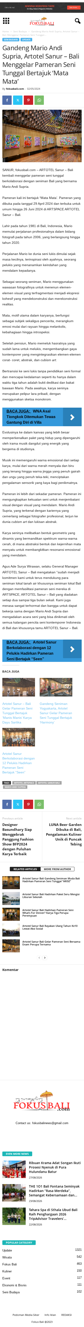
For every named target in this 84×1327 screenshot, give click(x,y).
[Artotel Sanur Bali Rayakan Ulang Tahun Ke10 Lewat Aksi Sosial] (11, 930)
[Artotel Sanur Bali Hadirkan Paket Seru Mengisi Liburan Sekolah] (11, 898)
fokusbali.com (15, 88)
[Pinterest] (28, 100)
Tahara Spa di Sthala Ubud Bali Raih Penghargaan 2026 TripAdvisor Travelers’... (53, 1214)
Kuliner (7, 1271)
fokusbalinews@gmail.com (50, 1123)
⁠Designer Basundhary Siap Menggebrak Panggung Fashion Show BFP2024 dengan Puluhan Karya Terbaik (18, 839)
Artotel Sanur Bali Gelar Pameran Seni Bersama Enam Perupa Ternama (51, 943)
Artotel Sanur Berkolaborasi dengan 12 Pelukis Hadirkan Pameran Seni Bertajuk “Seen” (18, 763)
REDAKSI (66, 1315)
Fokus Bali (9, 1264)
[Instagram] (37, 1132)
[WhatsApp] (39, 100)
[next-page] (44, 957)
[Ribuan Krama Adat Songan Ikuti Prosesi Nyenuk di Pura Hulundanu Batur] (14, 1169)
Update (26, 39)
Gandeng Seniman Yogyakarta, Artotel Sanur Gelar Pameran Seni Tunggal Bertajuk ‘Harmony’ (56, 713)
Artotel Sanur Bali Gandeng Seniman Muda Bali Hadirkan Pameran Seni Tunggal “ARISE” (51, 880)
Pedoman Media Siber (26, 1315)
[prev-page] (39, 957)
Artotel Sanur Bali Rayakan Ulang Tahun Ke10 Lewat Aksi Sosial (49, 927)
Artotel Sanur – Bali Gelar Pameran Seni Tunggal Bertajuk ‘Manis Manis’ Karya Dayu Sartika (17, 713)
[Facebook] (7, 100)
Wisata (7, 1257)
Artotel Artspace (24, 782)
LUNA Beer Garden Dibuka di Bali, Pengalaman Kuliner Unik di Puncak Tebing (64, 834)
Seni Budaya (20, 31)
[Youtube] (56, 1132)
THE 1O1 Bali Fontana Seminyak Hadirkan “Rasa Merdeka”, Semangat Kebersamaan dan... (54, 1190)
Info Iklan (50, 1315)
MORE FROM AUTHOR (57, 869)
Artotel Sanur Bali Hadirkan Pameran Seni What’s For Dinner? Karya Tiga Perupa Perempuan (48, 912)
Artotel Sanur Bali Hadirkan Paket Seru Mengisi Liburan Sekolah (51, 895)
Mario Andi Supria (15, 787)
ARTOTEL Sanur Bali (49, 782)
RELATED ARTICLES (25, 869)
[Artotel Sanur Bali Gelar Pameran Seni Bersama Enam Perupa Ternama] (11, 945)
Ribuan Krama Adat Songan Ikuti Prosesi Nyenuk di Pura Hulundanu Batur (55, 1167)
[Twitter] (17, 100)
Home (5, 31)
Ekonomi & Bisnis (14, 1285)
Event (6, 1278)
